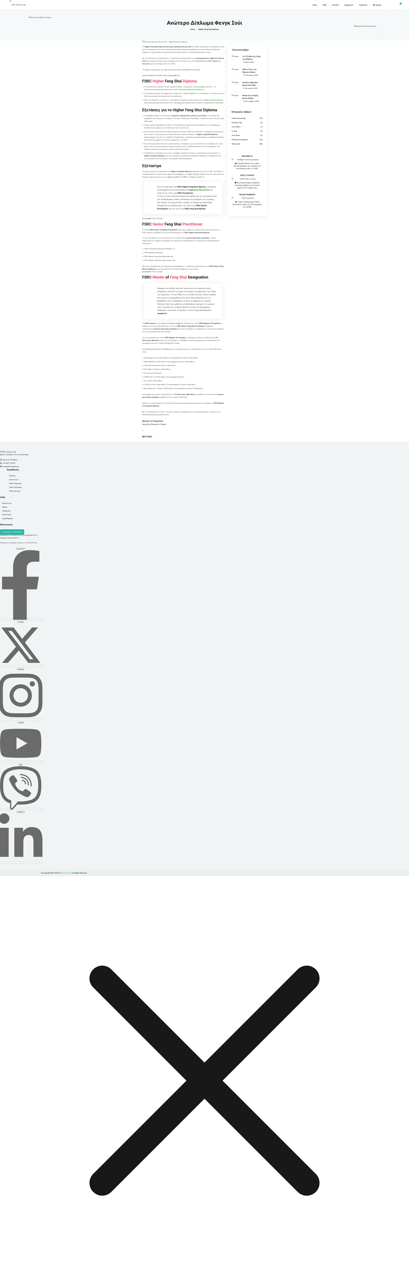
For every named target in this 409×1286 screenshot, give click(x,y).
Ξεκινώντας (13, 480)
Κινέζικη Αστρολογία (240, 140)
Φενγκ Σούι (236, 144)
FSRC (325, 5)
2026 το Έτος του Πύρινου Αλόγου (249, 70)
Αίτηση (179, 174)
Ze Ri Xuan (236, 135)
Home (315, 5)
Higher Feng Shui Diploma (213, 100)
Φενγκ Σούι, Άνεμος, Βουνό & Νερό (250, 96)
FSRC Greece (66, 873)
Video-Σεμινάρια (15, 487)
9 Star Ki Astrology (239, 118)
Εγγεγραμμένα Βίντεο (203, 87)
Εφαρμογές (349, 5)
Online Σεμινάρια (15, 483)
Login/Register (7, 518)
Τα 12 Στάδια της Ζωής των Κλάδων (251, 57)
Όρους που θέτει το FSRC (177, 177)
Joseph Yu (170, 137)
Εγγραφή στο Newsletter (12, 532)
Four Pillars (236, 127)
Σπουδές (335, 5)
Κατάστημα (6, 515)
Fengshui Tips (237, 123)
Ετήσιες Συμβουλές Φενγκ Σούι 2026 (250, 83)
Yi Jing (234, 131)
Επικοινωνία (6, 503)
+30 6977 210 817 (8, 463)
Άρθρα (4, 507)
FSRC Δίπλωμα (14, 491)
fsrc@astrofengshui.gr (10, 466)
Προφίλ (378, 5)
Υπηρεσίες (363, 5)
